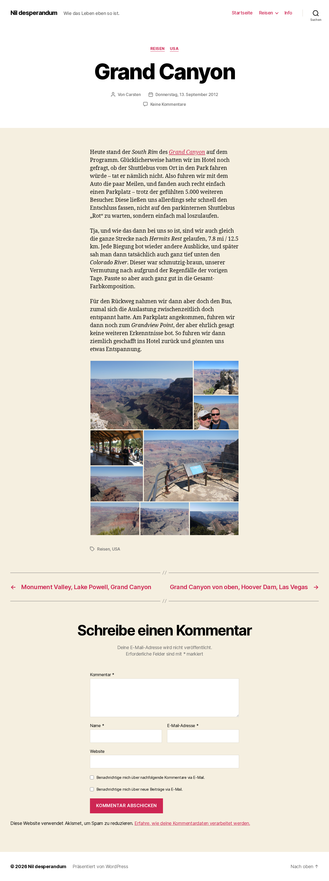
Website (97, 751)
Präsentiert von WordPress (100, 866)
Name (97, 725)
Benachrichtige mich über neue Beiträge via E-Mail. (139, 789)
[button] (141, 395)
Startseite (242, 12)
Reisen (266, 12)
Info (288, 12)
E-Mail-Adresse (183, 725)
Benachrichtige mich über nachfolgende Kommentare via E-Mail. (150, 777)
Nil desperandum (33, 13)
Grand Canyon (187, 152)
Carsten (133, 94)
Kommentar (102, 675)
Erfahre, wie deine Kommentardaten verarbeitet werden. (192, 823)
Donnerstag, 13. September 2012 (187, 94)
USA (174, 48)
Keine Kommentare (168, 104)
